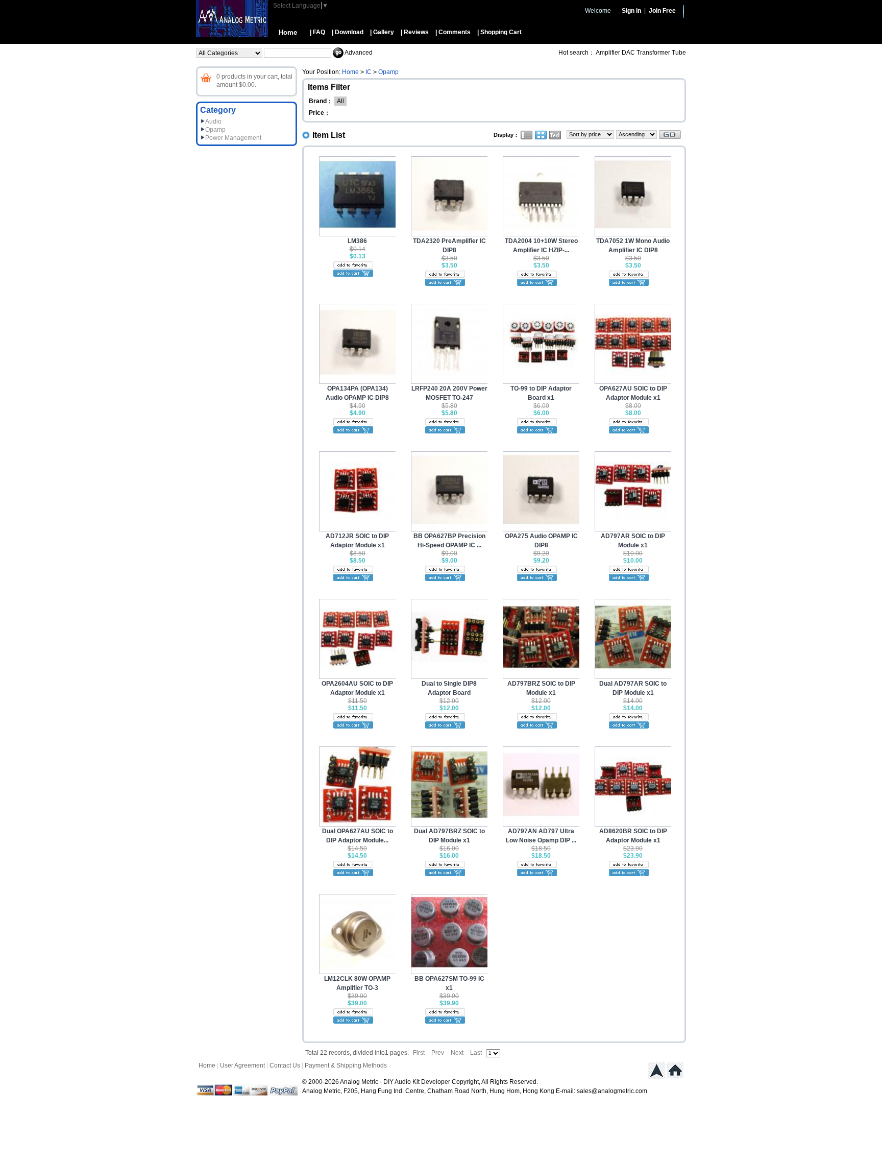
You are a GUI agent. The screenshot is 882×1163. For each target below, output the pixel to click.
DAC (628, 52)
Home (288, 32)
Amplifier (608, 52)
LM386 (357, 241)
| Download (347, 32)
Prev (437, 1052)
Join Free (662, 10)
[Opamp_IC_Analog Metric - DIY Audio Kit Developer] (232, 35)
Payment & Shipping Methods (346, 1065)
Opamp (215, 129)
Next (457, 1052)
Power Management (233, 137)
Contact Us (285, 1065)
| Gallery (382, 32)
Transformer (653, 52)
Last (476, 1052)
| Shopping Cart (499, 32)
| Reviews (415, 32)
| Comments (453, 32)
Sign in (631, 10)
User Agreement (242, 1065)
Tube (679, 52)
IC (368, 72)
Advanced (359, 52)
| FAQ (317, 32)
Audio (213, 121)
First (419, 1052)
